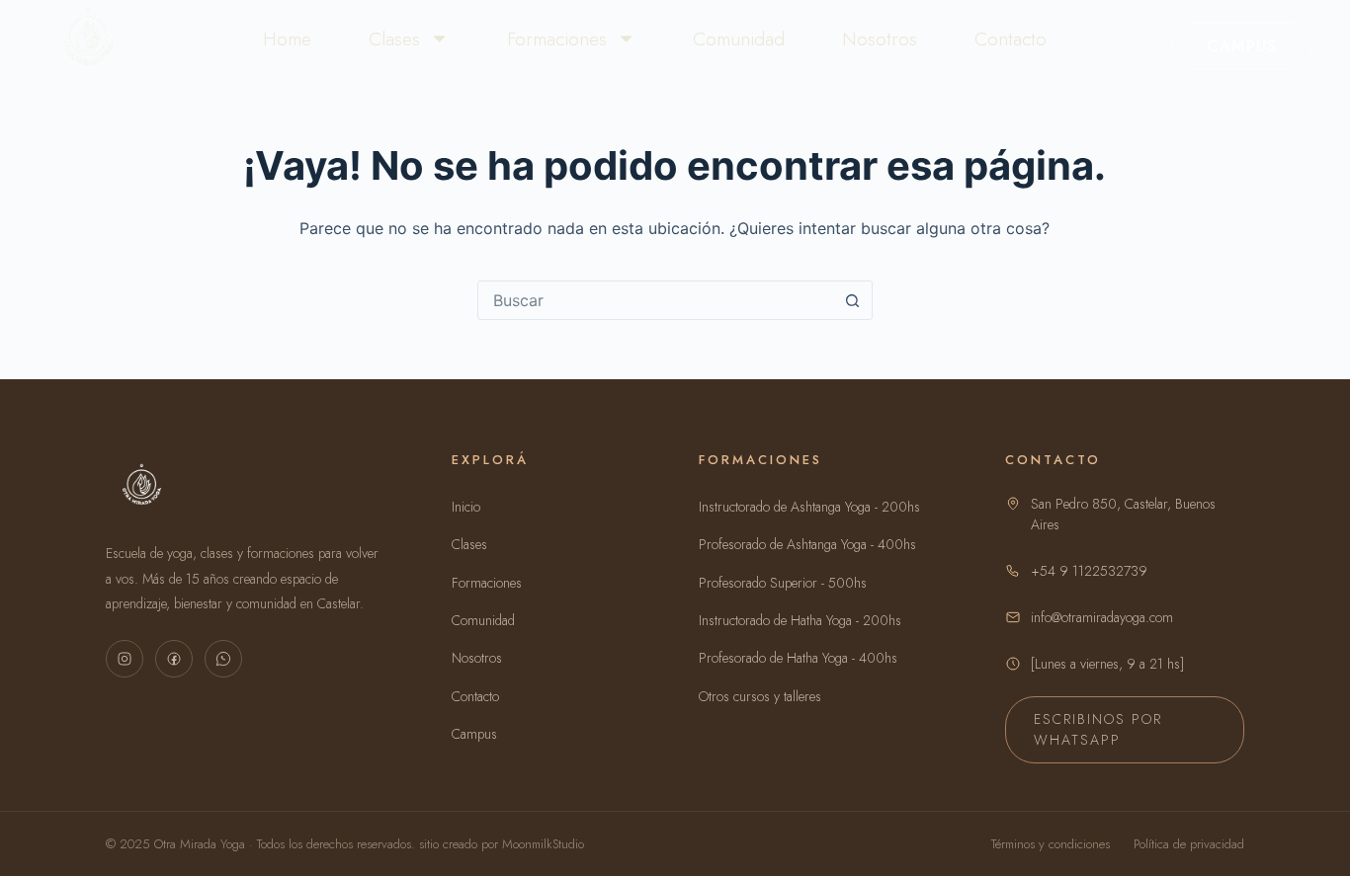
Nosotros (879, 38)
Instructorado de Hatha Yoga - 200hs (800, 620)
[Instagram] (124, 658)
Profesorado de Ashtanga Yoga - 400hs (807, 544)
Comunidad (739, 38)
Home (287, 38)
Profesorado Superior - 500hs (783, 583)
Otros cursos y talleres (760, 696)
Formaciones (557, 38)
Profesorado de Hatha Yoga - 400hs (798, 658)
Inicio (466, 507)
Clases (394, 38)
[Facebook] (174, 658)
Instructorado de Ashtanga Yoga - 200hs (809, 507)
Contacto (1010, 38)
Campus (1242, 46)
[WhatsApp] (223, 658)
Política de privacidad (1189, 844)
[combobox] (656, 300)
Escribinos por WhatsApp (1098, 729)
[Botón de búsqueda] (853, 300)
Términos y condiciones (1050, 844)
